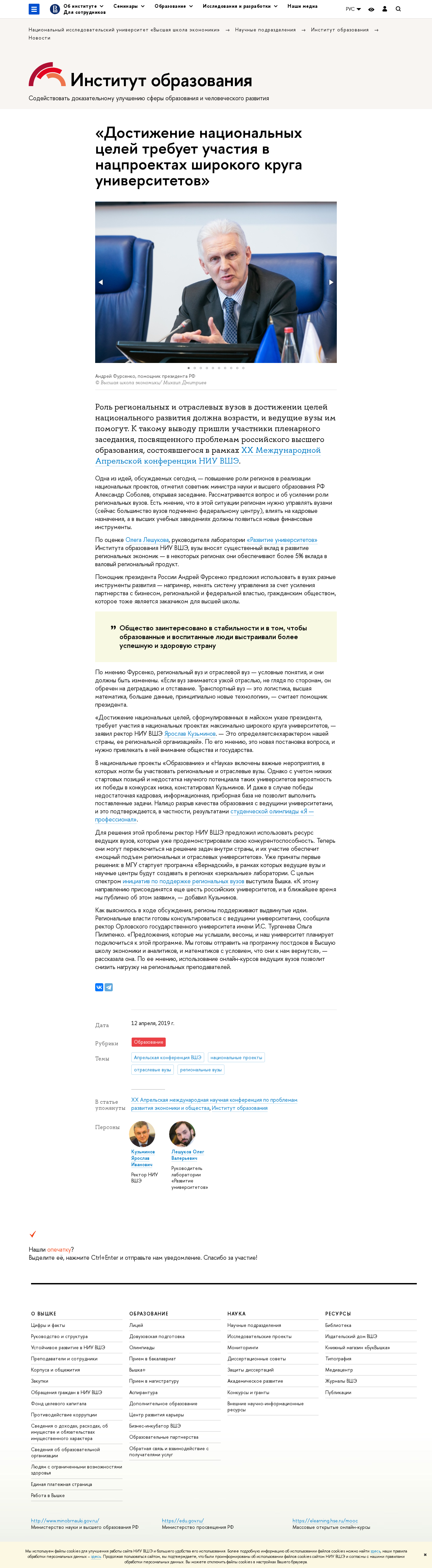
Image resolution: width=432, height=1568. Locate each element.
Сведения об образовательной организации (65, 1452)
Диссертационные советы (256, 1358)
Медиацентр (339, 1369)
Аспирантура (143, 1392)
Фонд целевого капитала (58, 1403)
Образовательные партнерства (163, 1437)
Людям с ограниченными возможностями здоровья (76, 1469)
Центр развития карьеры (156, 1414)
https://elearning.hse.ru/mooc (325, 1520)
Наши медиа (303, 6)
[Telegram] (109, 987)
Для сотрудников (84, 12)
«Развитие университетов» (282, 539)
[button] (101, 282)
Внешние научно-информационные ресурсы (265, 1406)
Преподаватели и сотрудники (64, 1358)
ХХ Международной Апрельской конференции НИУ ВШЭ (208, 455)
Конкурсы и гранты (248, 1392)
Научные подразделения (266, 29)
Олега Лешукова (147, 539)
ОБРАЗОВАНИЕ (148, 1313)
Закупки (39, 1381)
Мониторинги (242, 1347)
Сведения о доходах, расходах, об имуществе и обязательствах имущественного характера (69, 1431)
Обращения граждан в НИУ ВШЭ (66, 1392)
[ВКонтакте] (99, 987)
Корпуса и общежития (55, 1369)
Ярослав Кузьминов (190, 733)
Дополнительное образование (163, 1403)
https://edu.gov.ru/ (183, 1520)
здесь (375, 1551)
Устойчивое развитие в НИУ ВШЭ (68, 1347)
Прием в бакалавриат (152, 1358)
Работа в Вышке (48, 1495)
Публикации (338, 1392)
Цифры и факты (48, 1325)
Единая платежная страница (61, 1484)
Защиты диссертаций (250, 1369)
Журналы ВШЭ (341, 1381)
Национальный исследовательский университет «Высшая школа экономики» (125, 29)
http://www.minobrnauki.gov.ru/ (65, 1520)
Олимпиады (142, 1347)
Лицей (136, 1325)
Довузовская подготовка (157, 1336)
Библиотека (338, 1325)
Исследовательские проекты (259, 1336)
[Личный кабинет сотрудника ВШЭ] (385, 9)
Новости (40, 37)
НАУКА (236, 1313)
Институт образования (341, 29)
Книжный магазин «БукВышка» (357, 1347)
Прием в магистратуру (154, 1381)
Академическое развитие (255, 1381)
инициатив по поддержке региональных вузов (183, 881)
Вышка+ (137, 1369)
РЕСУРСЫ (338, 1313)
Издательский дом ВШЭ (351, 1336)
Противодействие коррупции (64, 1414)
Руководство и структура (59, 1336)
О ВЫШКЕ (44, 1313)
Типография (338, 1358)
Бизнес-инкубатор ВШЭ (155, 1425)
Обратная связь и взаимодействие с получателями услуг (169, 1451)
